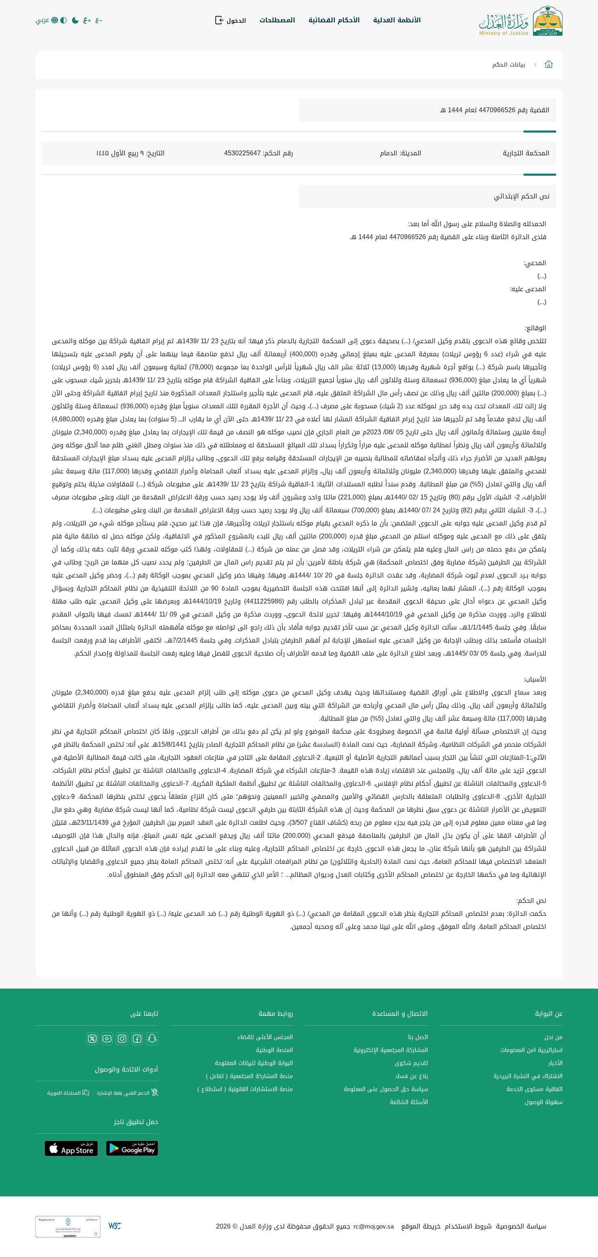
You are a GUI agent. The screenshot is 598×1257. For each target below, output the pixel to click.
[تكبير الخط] (88, 20)
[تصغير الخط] (99, 20)
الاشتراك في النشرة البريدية (528, 1076)
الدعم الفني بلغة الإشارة (124, 1093)
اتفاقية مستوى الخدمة (534, 1089)
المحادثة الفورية (64, 1093)
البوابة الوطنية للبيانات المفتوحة (254, 1063)
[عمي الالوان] (64, 20)
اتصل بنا (418, 1037)
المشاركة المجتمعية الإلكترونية (391, 1050)
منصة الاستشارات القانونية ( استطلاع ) (245, 1089)
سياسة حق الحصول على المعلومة (386, 1089)
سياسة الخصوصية (521, 1226)
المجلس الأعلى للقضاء (265, 1037)
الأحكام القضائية (334, 20)
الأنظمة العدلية (397, 20)
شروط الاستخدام (468, 1226)
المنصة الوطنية (274, 1050)
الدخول (235, 20)
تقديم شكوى (411, 1063)
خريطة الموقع (421, 1226)
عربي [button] (43, 20)
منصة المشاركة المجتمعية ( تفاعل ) (249, 1076)
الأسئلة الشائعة (409, 1102)
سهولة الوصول (544, 1102)
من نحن (553, 1037)
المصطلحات (277, 20)
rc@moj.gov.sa (374, 1226)
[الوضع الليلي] (76, 20)
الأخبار (555, 1063)
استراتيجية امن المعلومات (531, 1050)
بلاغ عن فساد (411, 1076)
